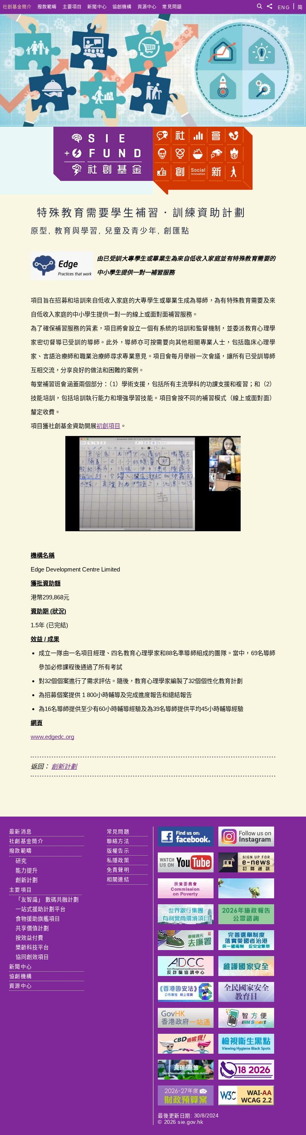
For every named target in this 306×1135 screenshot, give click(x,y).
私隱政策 (118, 860)
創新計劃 (64, 766)
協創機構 (121, 6)
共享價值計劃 (32, 928)
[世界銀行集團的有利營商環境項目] (186, 922)
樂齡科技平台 (32, 947)
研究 (21, 861)
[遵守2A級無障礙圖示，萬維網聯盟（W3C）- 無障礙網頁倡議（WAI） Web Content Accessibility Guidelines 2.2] (246, 1103)
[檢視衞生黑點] (246, 1051)
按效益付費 (29, 938)
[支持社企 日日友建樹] (246, 896)
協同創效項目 (32, 957)
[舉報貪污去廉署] (186, 948)
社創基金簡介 (17, 6)
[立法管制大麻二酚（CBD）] (186, 1051)
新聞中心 (96, 6)
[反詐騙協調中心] (186, 973)
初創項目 (108, 425)
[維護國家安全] (246, 973)
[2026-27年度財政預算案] (186, 1103)
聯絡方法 (118, 841)
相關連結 (118, 879)
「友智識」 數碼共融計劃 (47, 900)
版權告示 (118, 851)
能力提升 (27, 871)
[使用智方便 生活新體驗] (246, 1025)
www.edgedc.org (52, 736)
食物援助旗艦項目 (38, 919)
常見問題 (172, 6)
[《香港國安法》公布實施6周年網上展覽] (186, 999)
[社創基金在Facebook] (186, 844)
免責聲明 (118, 870)
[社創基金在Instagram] (246, 844)
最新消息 (20, 832)
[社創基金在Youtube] (186, 870)
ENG (284, 6)
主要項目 (72, 6)
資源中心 (147, 6)
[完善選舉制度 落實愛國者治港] (246, 948)
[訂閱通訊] (246, 870)
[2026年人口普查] (246, 1077)
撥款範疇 (47, 6)
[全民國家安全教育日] (246, 999)
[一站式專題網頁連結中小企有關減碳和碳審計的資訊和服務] (186, 1077)
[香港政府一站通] (186, 1025)
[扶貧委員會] (186, 896)
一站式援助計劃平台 (41, 909)
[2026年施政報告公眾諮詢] (246, 922)
